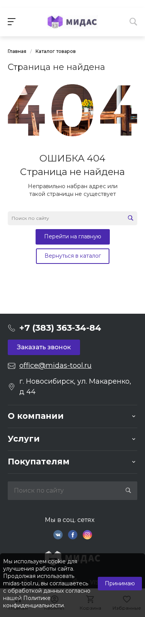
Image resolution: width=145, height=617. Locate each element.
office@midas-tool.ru (55, 365)
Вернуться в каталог (72, 255)
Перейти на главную (72, 236)
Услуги (24, 439)
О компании (36, 416)
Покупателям (39, 461)
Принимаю (120, 583)
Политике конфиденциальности (33, 602)
